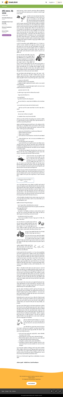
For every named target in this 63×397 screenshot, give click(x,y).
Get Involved (31, 383)
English (51, 2)
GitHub (14, 391)
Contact (7, 391)
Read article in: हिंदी (6, 35)
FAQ (10, 391)
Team (3, 391)
